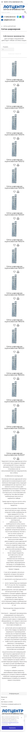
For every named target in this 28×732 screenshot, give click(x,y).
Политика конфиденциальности (11, 704)
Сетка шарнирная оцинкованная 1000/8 (14, 80)
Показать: (5, 47)
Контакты (4, 706)
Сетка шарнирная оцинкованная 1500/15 (14, 187)
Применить (12, 727)
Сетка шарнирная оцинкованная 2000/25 (14, 427)
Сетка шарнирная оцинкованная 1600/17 (14, 267)
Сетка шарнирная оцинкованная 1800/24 (14, 374)
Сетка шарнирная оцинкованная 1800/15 (14, 321)
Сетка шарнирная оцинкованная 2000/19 (14, 401)
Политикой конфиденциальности (10, 722)
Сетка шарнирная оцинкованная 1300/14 (14, 134)
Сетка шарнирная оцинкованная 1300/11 (14, 107)
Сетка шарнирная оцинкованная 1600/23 (14, 294)
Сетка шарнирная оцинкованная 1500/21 (14, 214)
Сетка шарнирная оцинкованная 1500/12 (14, 160)
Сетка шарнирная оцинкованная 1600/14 (14, 241)
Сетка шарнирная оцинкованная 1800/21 (14, 347)
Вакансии (4, 697)
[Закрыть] (21, 717)
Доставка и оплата (7, 702)
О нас (3, 699)
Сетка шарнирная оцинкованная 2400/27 (14, 454)
